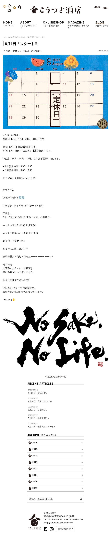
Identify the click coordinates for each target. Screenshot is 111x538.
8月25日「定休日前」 (38, 391)
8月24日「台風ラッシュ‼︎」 (40, 400)
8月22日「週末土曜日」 (39, 416)
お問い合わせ (64, 528)
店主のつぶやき (19, 37)
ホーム (7, 37)
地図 (72, 516)
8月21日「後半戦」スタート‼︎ (41, 425)
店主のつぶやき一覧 (56, 376)
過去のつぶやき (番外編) (41, 499)
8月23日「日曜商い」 (38, 408)
